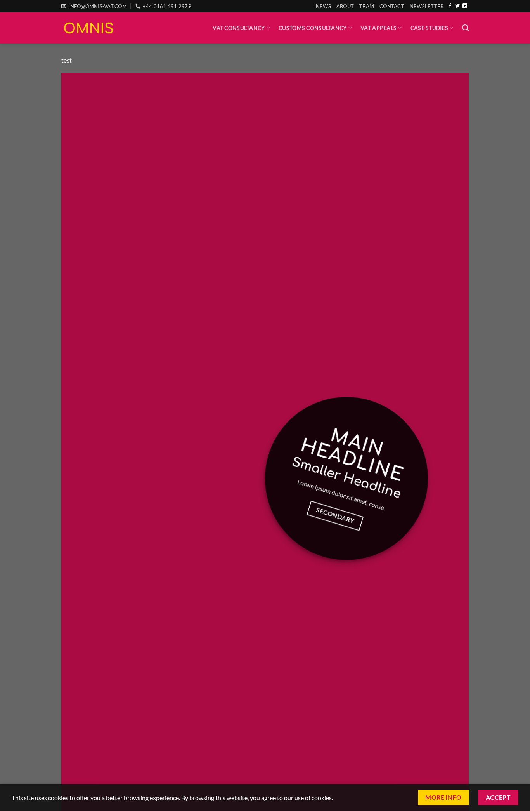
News (323, 6)
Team (366, 6)
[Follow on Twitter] (457, 6)
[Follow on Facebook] (450, 6)
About (345, 6)
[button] (427, 6)
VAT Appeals (378, 27)
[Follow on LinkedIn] (464, 6)
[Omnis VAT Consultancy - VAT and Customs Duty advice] (88, 27)
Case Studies (429, 27)
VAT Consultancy (239, 27)
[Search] (465, 28)
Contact (391, 6)
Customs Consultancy (312, 27)
